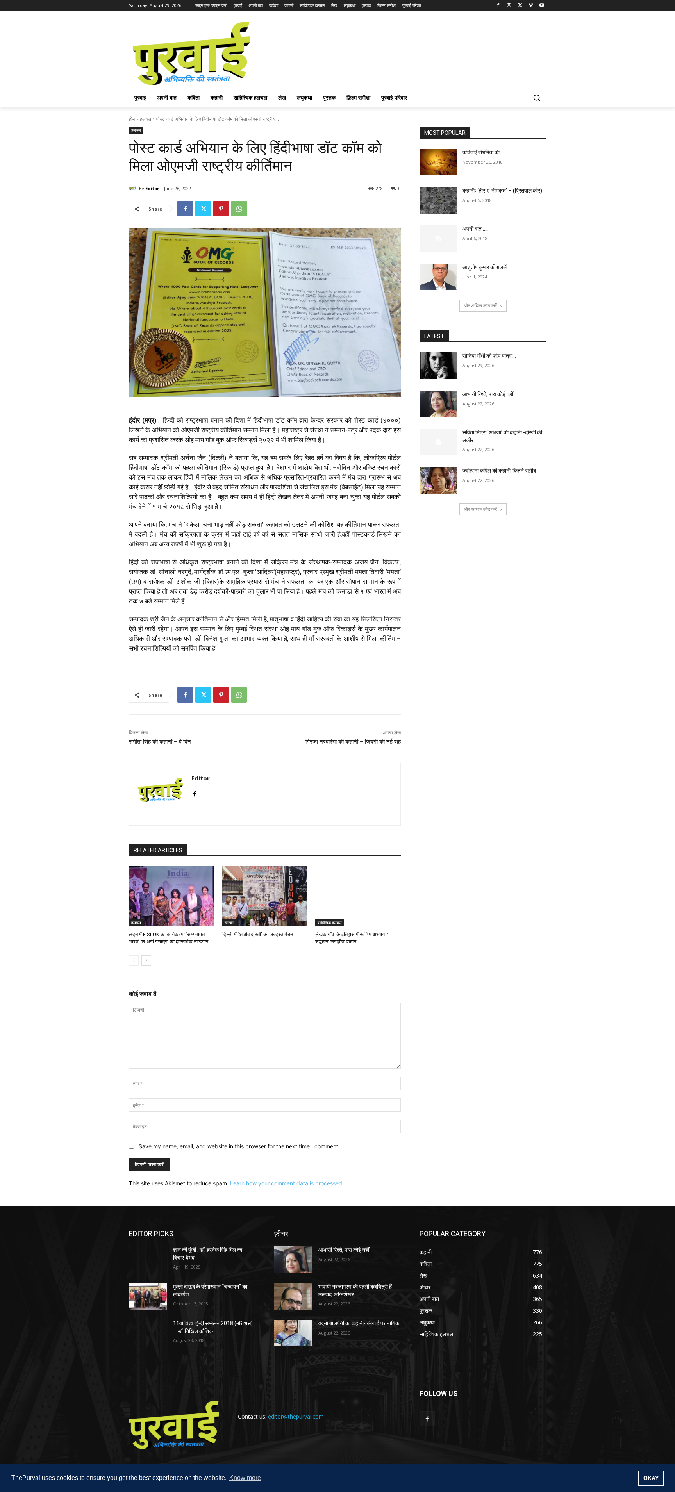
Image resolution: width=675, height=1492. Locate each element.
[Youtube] (541, 5)
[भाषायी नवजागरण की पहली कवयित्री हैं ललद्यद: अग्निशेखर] (293, 1296)
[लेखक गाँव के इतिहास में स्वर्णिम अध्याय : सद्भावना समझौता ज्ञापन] (358, 896)
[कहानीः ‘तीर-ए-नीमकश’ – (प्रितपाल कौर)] (438, 200)
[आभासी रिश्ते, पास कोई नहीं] (438, 404)
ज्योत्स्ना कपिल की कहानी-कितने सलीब (499, 471)
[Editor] (134, 189)
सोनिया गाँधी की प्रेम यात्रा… (489, 356)
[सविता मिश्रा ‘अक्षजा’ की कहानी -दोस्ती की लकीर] (438, 442)
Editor (152, 188)
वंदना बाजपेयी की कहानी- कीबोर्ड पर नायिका (359, 1323)
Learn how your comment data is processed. (287, 1183)
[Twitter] (520, 5)
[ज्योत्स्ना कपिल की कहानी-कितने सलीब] (438, 480)
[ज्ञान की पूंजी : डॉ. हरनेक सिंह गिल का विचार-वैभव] (148, 1259)
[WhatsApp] (239, 208)
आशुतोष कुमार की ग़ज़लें (484, 267)
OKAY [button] (651, 1478)
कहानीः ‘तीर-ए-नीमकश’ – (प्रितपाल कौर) (502, 190)
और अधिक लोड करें (480, 305)
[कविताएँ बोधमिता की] (438, 162)
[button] (536, 97)
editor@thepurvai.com (296, 1416)
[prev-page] (134, 960)
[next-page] (146, 960)
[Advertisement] (396, 52)
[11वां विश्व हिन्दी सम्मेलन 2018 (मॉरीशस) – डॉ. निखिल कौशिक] (148, 1333)
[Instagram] (509, 5)
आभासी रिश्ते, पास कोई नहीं (487, 394)
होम (132, 119)
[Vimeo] (530, 5)
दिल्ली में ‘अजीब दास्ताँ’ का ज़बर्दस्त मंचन (257, 934)
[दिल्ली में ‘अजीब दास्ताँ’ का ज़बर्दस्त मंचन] (265, 896)
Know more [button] (245, 1477)
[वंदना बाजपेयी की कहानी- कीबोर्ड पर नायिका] (293, 1333)
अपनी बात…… (475, 229)
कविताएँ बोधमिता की (481, 152)
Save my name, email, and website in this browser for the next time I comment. (239, 1146)
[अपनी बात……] (438, 238)
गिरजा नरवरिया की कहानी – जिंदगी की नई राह (353, 741)
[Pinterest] (221, 208)
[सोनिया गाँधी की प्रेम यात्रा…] (438, 365)
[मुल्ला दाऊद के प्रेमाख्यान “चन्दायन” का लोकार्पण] (148, 1296)
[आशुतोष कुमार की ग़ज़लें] (438, 277)
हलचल (145, 119)
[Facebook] (498, 5)
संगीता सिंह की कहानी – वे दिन (160, 741)
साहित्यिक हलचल (330, 922)
